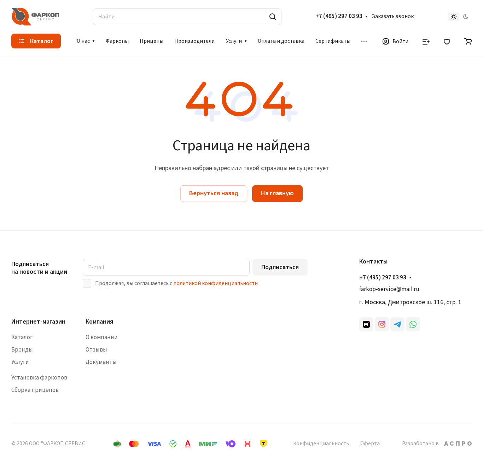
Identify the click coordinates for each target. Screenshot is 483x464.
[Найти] (272, 16)
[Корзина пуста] (468, 41)
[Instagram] (382, 324)
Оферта (370, 443)
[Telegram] (397, 324)
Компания (99, 321)
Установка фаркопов (39, 377)
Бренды (22, 350)
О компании (102, 337)
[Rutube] (366, 324)
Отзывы (96, 350)
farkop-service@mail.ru (389, 289)
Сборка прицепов (35, 390)
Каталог (22, 337)
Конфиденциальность (321, 443)
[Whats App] (413, 324)
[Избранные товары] (447, 41)
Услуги (20, 362)
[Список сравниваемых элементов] (426, 41)
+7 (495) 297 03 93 (338, 16)
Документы (101, 362)
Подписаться (280, 267)
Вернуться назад (213, 193)
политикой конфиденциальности (215, 283)
